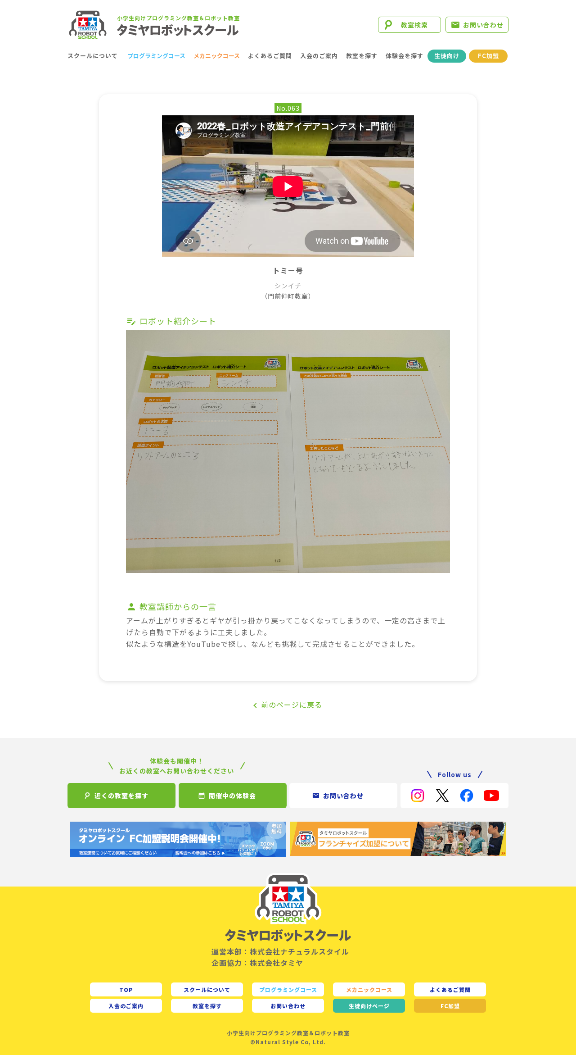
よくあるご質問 (270, 55)
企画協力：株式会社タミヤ (257, 962)
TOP (126, 989)
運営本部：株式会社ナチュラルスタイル (280, 951)
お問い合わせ (483, 24)
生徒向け (446, 55)
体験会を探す (404, 55)
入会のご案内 (319, 55)
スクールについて (93, 55)
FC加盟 (488, 55)
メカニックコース (217, 55)
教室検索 (414, 24)
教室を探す (362, 55)
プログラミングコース (156, 55)
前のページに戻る (291, 704)
